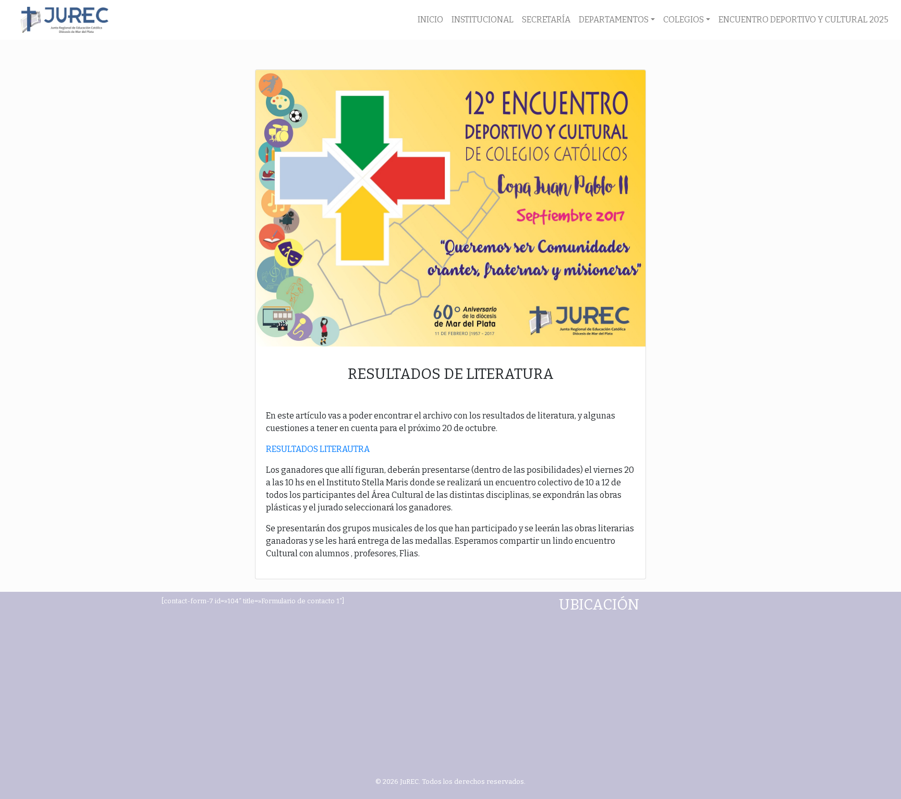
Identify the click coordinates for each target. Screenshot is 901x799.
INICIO (430, 20)
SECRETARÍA (546, 20)
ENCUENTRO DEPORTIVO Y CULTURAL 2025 (803, 20)
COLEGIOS (683, 20)
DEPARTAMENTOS (614, 20)
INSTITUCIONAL (483, 20)
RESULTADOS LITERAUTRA (318, 449)
